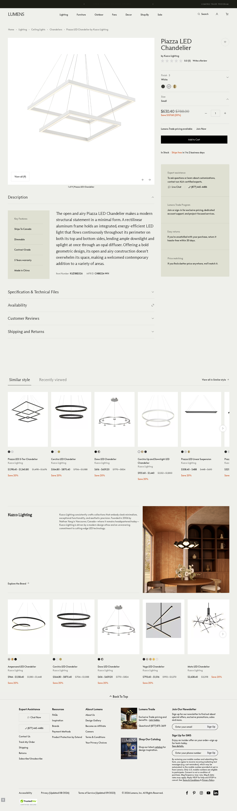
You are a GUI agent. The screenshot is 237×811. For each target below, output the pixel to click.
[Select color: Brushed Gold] (59, 452)
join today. (154, 720)
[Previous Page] (143, 179)
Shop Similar (30, 443)
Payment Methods (61, 731)
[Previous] (84, 4)
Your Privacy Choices (96, 742)
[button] (171, 60)
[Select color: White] (12, 452)
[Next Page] (149, 179)
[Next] (153, 4)
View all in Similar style (214, 379)
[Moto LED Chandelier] (208, 620)
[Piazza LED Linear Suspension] (201, 412)
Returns (23, 753)
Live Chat (176, 187)
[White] (169, 86)
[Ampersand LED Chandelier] (29, 620)
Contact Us (24, 736)
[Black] (163, 86)
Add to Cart (194, 139)
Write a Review (200, 61)
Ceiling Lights (38, 29)
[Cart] (227, 14)
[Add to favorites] (225, 42)
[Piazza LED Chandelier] (81, 111)
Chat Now (35, 717)
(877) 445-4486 (199, 187)
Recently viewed (53, 379)
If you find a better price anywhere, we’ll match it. (193, 263)
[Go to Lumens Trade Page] (129, 718)
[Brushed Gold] (175, 86)
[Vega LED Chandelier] (163, 620)
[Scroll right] (223, 428)
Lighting (23, 29)
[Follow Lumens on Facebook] (187, 792)
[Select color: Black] (9, 452)
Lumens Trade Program (215, 4)
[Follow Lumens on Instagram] (201, 792)
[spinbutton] (215, 113)
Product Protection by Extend (67, 737)
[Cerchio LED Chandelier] (71, 412)
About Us (90, 714)
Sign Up (211, 726)
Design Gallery (93, 720)
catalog (158, 747)
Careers (90, 731)
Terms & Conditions (95, 737)
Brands (55, 726)
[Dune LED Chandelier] (114, 412)
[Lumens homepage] (16, 15)
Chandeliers (56, 29)
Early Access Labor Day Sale (123, 4)
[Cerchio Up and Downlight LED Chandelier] (158, 412)
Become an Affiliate (96, 726)
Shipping (23, 747)
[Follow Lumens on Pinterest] (194, 792)
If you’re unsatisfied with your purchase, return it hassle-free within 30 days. (191, 239)
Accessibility (25, 792)
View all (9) (20, 176)
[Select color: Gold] (150, 659)
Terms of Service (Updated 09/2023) (96, 792)
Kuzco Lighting (171, 55)
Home (11, 29)
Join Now (201, 128)
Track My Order (27, 742)
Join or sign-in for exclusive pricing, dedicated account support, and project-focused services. (191, 212)
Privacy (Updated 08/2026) (55, 792)
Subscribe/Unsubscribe (31, 758)
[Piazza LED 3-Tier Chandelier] (28, 412)
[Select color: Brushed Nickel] (99, 452)
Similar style (19, 379)
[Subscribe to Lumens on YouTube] (208, 792)
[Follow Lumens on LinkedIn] (215, 792)
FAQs (55, 714)
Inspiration (57, 720)
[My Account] (217, 14)
